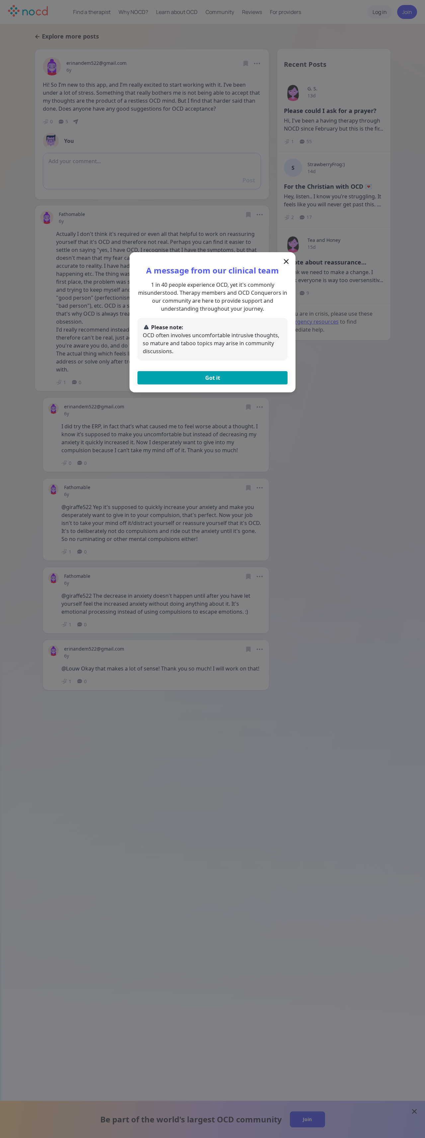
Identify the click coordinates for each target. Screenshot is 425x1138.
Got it (212, 377)
